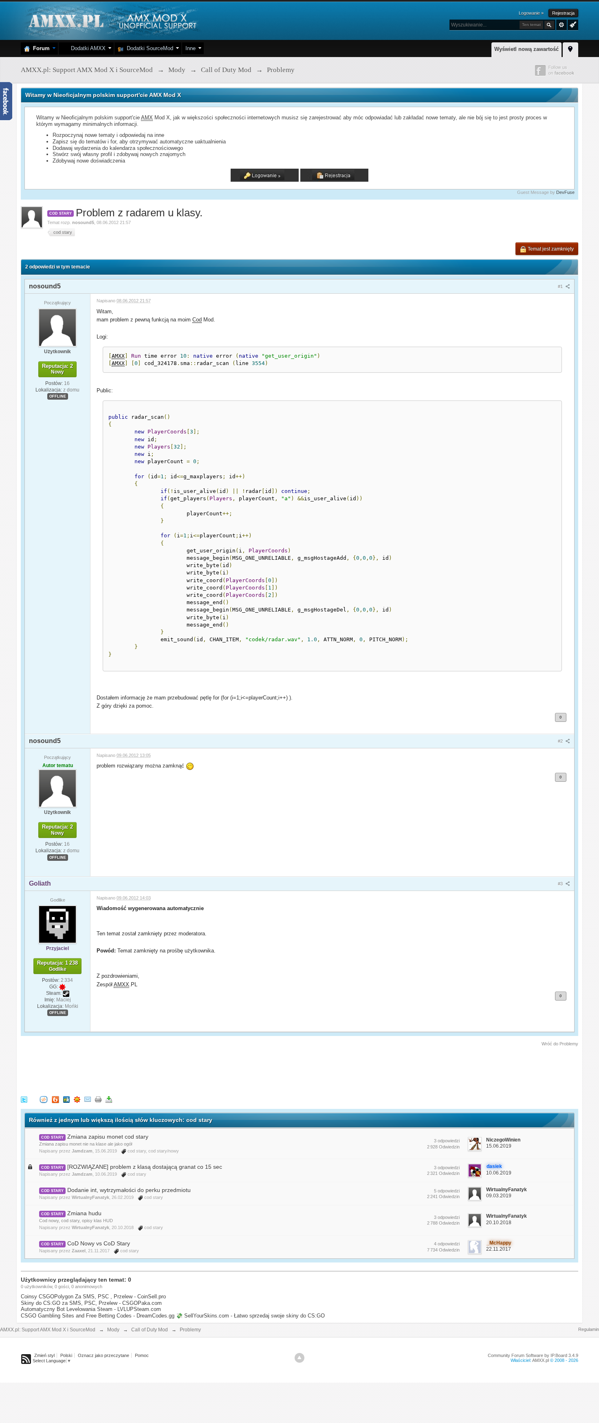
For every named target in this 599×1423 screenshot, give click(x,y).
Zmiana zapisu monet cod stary (107, 1136)
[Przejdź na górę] (299, 1358)
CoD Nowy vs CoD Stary (98, 1243)
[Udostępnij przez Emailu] (87, 1099)
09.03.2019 (498, 1196)
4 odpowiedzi (447, 1243)
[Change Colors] (572, 24)
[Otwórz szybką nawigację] (570, 48)
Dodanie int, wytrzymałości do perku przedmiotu (129, 1190)
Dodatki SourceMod (148, 48)
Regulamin (588, 1329)
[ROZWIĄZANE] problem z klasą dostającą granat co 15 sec (144, 1166)
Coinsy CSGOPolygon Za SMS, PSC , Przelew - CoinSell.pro (93, 1296)
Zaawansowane (561, 25)
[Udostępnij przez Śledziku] (66, 1099)
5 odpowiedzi (447, 1190)
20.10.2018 (498, 1222)
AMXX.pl (540, 1360)
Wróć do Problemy (560, 1043)
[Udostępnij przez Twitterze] (24, 1099)
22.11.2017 (498, 1249)
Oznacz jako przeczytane (103, 1355)
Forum (40, 48)
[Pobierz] (109, 1099)
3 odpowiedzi (447, 1140)
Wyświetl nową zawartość (526, 49)
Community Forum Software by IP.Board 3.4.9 (533, 1355)
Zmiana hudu (84, 1213)
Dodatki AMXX (87, 48)
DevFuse (565, 192)
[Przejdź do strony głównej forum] (111, 20)
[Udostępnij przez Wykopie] (44, 1099)
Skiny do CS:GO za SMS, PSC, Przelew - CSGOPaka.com (91, 1303)
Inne (190, 48)
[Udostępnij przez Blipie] (55, 1099)
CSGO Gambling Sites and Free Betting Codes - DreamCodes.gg (97, 1316)
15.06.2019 (498, 1146)
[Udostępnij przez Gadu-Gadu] (77, 1099)
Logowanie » (531, 13)
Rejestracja (563, 13)
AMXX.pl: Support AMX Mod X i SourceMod (47, 1330)
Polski (66, 1355)
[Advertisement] (169, 1069)
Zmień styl (44, 1355)
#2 (561, 741)
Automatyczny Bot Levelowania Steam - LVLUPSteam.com (91, 1309)
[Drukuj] (98, 1099)
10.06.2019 (498, 1173)
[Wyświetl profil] (57, 327)
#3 (561, 883)
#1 (561, 286)
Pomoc (142, 1355)
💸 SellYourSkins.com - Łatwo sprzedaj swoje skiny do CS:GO (250, 1316)
